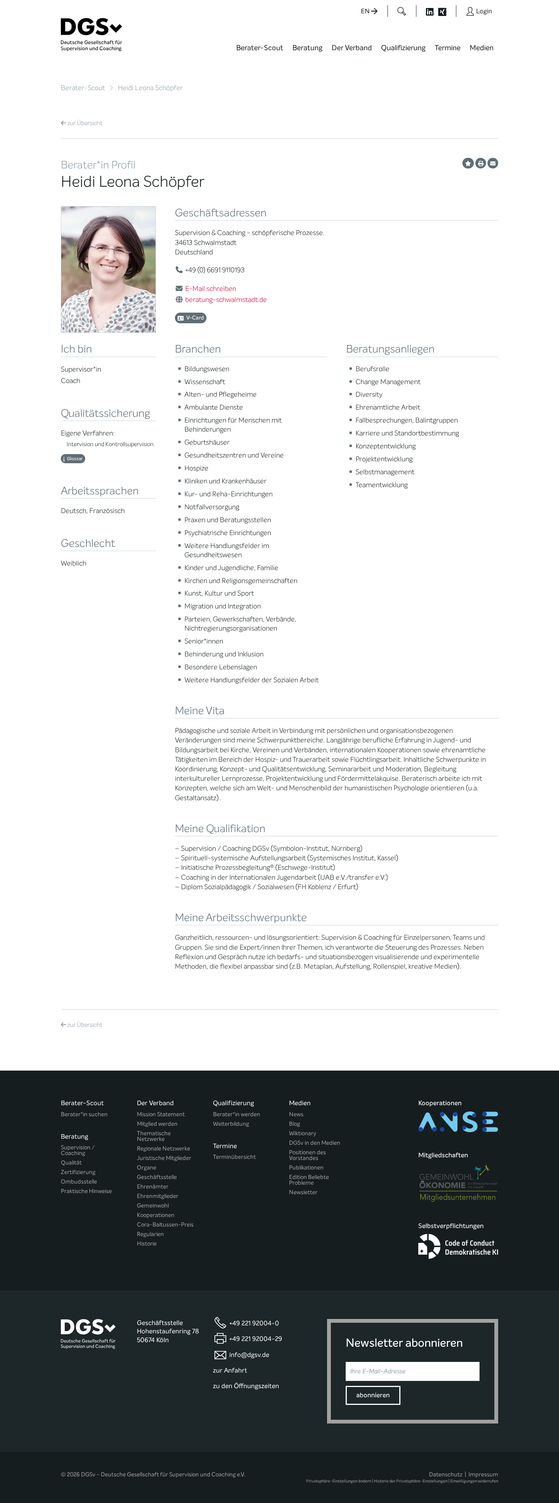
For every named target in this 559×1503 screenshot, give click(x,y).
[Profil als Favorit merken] (468, 163)
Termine (448, 47)
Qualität (71, 1163)
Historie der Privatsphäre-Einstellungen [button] (411, 1481)
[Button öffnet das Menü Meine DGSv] (528, 53)
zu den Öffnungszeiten (246, 1386)
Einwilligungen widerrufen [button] (474, 1481)
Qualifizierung (403, 47)
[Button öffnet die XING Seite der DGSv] (446, 11)
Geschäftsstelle (157, 1177)
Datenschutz (445, 1474)
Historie (147, 1244)
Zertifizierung (78, 1172)
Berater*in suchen (84, 1114)
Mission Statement (161, 1114)
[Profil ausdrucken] (480, 163)
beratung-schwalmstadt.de (226, 299)
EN (366, 11)
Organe (146, 1168)
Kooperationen (156, 1215)
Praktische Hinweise (86, 1191)
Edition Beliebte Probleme (309, 1180)
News (296, 1114)
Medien (482, 47)
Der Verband (352, 47)
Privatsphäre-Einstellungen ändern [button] (338, 1481)
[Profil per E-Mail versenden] (493, 163)
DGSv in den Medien (314, 1143)
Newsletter (303, 1192)
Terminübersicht (234, 1157)
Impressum (483, 1474)
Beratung (307, 47)
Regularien (150, 1234)
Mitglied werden (157, 1124)
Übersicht (84, 123)
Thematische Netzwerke (154, 1136)
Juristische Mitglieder (164, 1158)
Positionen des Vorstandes (307, 1155)
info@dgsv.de (249, 1354)
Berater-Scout (259, 47)
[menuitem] (260, 52)
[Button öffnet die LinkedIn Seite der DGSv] (426, 11)
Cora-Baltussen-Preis (165, 1225)
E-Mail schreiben (210, 288)
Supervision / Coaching (78, 1150)
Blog (294, 1124)
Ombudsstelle (79, 1182)
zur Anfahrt (230, 1370)
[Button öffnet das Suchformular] (401, 11)
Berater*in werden (236, 1114)
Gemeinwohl (153, 1206)
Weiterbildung (231, 1124)
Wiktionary (302, 1133)
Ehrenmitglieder (157, 1196)
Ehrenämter (152, 1187)
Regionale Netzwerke (163, 1149)
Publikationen (306, 1168)
